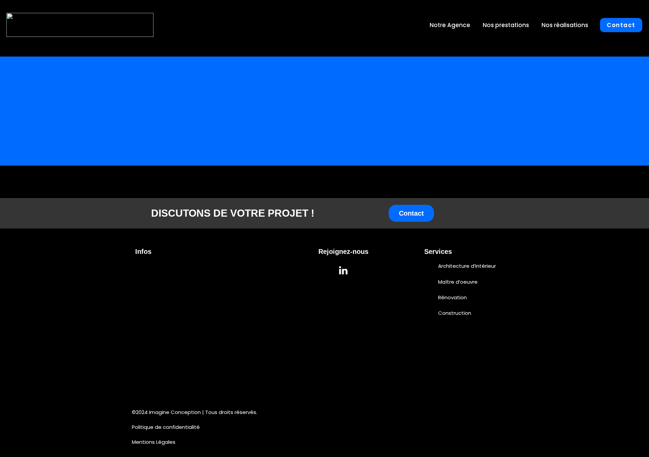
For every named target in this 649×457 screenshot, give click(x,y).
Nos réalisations (565, 25)
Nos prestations (506, 25)
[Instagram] (324, 270)
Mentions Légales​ (153, 441)
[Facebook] (362, 270)
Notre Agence (450, 25)
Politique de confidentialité (166, 427)
